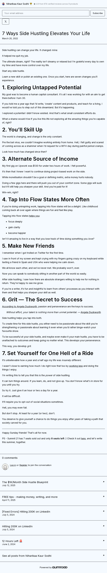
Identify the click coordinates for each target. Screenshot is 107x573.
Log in (13, 465)
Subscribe (98, 13)
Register (23, 465)
